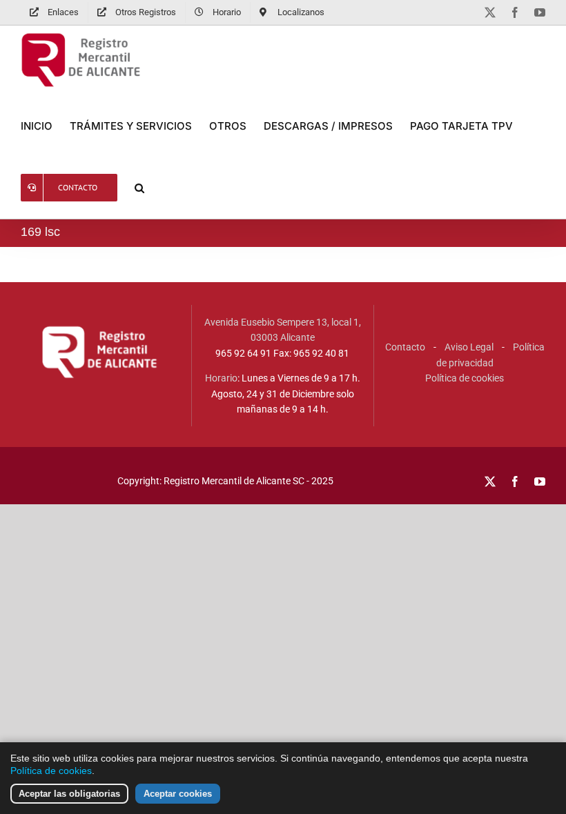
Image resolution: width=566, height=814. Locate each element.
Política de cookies (464, 378)
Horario (221, 378)
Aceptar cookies (178, 793)
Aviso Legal (469, 347)
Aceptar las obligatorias (69, 793)
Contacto (405, 347)
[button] (139, 188)
